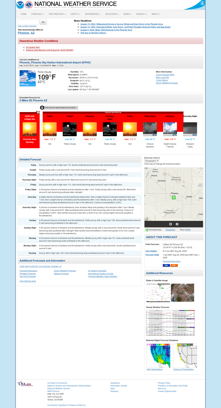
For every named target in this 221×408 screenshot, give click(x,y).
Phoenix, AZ (26, 33)
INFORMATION (92, 13)
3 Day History (162, 80)
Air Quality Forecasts (97, 270)
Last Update (151, 250)
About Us (162, 388)
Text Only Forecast (28, 276)
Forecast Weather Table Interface (102, 276)
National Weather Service (58, 388)
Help (112, 388)
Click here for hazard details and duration (60, 108)
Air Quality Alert (33, 47)
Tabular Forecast (61, 273)
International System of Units (100, 273)
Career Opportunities (167, 391)
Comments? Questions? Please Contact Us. (66, 405)
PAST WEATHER (56, 13)
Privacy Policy (164, 382)
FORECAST (36, 13)
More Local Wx (162, 77)
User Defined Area (28, 281)
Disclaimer (170, 229)
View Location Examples (27, 26)
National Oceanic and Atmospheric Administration (69, 385)
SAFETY (75, 13)
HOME (24, 13)
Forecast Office (165, 74)
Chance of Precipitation (183, 369)
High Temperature (154, 369)
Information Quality (118, 385)
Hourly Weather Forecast (65, 270)
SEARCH (140, 13)
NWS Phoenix (53, 391)
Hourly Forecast (167, 82)
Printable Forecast (28, 273)
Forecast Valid (152, 254)
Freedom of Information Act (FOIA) (173, 385)
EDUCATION (111, 13)
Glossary (114, 391)
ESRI (188, 229)
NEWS (127, 13)
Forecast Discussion (28, 270)
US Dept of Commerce (57, 382)
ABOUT (155, 13)
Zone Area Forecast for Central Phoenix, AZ (40, 266)
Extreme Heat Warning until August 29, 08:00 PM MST (49, 49)
